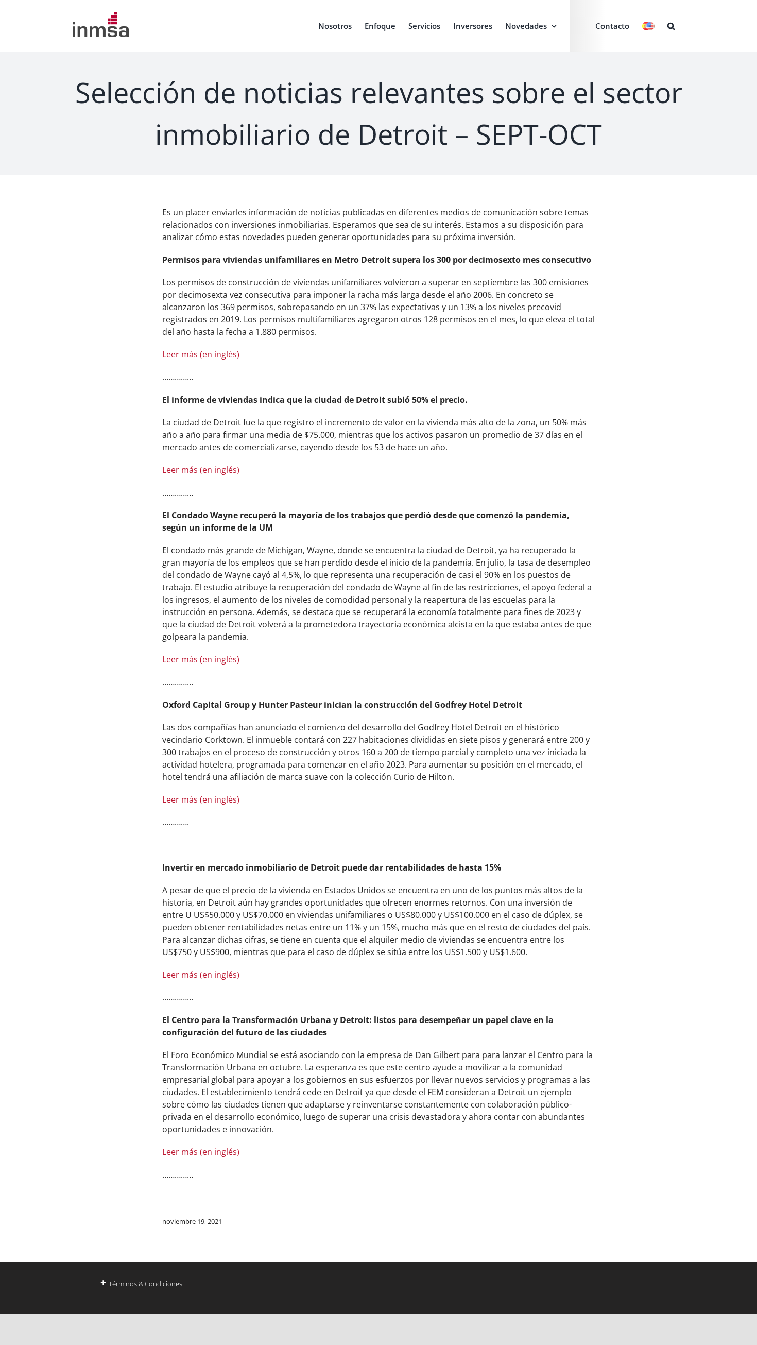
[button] (671, 26)
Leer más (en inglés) (200, 354)
